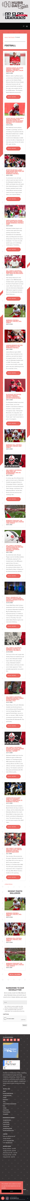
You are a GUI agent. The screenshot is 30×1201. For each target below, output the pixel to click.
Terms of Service (6, 1112)
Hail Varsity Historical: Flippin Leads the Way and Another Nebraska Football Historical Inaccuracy (14, 548)
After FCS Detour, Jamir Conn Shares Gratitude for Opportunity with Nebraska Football (15, 172)
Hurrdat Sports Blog (7, 1095)
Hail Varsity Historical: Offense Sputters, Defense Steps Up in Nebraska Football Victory (15, 749)
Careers (4, 1107)
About (4, 1091)
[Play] (2, 1198)
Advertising (5, 1099)
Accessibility (5, 1114)
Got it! (11, 1191)
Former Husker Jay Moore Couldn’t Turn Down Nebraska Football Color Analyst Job (14, 69)
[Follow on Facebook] (4, 1040)
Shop (4, 1105)
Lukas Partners (6, 1124)
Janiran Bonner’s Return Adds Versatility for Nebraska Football (14, 346)
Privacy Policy (6, 1110)
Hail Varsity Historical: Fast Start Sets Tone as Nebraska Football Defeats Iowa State (14, 850)
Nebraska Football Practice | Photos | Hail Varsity (14, 321)
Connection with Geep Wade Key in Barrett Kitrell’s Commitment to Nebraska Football (14, 799)
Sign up (24, 1025)
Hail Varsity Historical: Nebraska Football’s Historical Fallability (14, 649)
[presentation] (14, 1019)
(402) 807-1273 (9, 1142)
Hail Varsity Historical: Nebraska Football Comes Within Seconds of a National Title (14, 699)
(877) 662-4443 (10, 1140)
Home (6, 37)
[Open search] (23, 26)
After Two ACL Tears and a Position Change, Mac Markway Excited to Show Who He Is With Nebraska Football (15, 121)
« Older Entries (8, 884)
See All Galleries (15, 974)
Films (4, 1101)
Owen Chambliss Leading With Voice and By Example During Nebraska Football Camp (15, 222)
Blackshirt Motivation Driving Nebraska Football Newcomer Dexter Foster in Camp (13, 396)
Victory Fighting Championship (9, 1103)
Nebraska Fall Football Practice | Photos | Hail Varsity (14, 446)
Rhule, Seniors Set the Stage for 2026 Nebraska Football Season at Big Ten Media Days (15, 599)
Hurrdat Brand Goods (7, 1128)
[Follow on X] (8, 1040)
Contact (4, 1097)
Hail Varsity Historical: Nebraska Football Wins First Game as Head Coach (14, 272)
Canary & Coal (6, 1126)
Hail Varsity (12, 37)
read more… (12, 97)
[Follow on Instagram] (11, 1040)
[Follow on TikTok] (15, 1040)
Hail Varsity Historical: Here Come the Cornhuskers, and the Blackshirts (14, 472)
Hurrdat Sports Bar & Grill (8, 1130)
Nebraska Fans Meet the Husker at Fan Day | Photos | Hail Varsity (15, 522)
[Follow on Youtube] (18, 1040)
